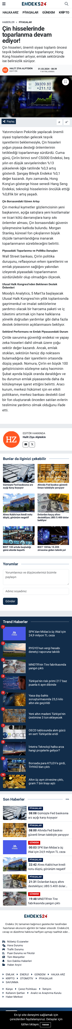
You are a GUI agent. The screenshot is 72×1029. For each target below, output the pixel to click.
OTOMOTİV (26, 978)
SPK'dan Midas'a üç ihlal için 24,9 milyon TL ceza (46, 850)
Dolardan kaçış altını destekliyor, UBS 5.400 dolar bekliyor (53, 517)
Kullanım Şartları (15, 993)
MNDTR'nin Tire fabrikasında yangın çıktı (44, 901)
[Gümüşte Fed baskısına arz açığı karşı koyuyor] (19, 473)
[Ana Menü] (4, 4)
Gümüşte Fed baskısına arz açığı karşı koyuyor (18, 486)
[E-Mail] (25, 444)
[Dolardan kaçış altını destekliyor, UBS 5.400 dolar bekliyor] (53, 502)
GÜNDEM (48, 12)
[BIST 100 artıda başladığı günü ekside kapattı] (19, 535)
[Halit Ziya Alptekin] (11, 439)
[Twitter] (32, 444)
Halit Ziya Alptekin (34, 437)
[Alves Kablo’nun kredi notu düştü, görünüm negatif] (19, 502)
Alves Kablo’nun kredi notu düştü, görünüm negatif (17, 516)
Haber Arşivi (14, 964)
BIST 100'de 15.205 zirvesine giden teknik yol (52, 548)
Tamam (45, 1025)
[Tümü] (67, 799)
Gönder (10, 601)
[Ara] (66, 4)
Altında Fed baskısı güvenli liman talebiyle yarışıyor (52, 486)
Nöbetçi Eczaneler (17, 941)
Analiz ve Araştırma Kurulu (46, 993)
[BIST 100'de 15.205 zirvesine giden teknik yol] (53, 535)
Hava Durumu (15, 945)
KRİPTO (64, 12)
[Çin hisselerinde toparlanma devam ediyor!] (36, 96)
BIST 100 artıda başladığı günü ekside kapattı (17, 548)
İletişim (46, 989)
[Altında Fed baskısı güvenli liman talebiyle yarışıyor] (53, 473)
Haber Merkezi (14, 996)
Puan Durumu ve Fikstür (21, 953)
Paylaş (11, 121)
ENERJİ (24, 974)
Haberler (8, 22)
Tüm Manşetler (16, 957)
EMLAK (10, 974)
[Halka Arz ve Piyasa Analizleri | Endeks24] (34, 4)
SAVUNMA (12, 982)
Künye (9, 989)
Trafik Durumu (15, 949)
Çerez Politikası (27, 989)
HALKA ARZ (11, 12)
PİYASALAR (30, 12)
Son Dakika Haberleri (19, 961)
